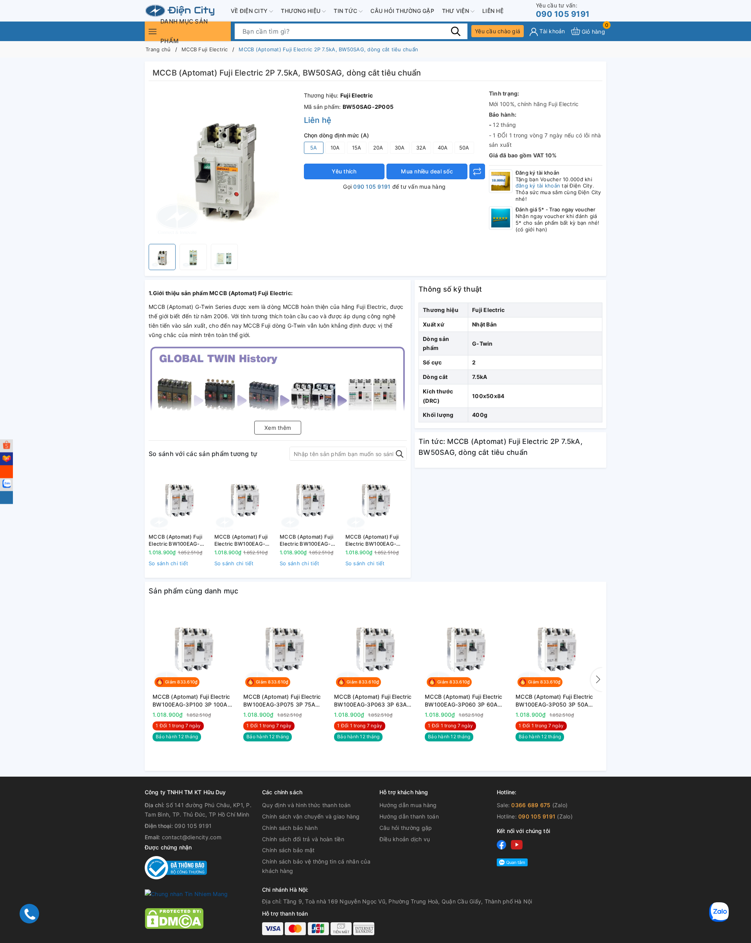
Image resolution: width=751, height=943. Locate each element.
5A (313, 147)
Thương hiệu (301, 10)
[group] (224, 164)
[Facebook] (501, 844)
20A (378, 147)
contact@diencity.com (191, 837)
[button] (596, 679)
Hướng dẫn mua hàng (408, 805)
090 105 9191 (562, 10)
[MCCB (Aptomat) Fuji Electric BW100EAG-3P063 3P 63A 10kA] (310, 500)
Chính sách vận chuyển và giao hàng (311, 816)
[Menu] (152, 31)
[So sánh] (477, 171)
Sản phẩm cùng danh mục (194, 591)
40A (443, 147)
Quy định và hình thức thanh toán (306, 805)
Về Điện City (250, 10)
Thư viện (456, 10)
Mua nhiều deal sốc (427, 171)
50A (464, 147)
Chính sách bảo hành (290, 827)
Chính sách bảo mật (288, 850)
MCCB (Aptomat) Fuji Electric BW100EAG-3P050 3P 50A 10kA (554, 700)
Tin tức (346, 10)
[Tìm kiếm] (456, 31)
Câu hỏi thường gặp (402, 10)
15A (356, 147)
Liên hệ (492, 10)
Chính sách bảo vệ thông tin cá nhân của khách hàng (316, 866)
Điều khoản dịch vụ (404, 839)
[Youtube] (517, 844)
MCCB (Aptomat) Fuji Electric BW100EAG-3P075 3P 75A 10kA (241, 540)
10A (335, 147)
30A (400, 147)
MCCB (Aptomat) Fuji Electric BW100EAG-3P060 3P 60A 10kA (372, 540)
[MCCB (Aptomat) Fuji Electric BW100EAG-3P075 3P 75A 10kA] (245, 500)
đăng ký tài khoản (538, 185)
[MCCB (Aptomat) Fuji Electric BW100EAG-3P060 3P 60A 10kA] (376, 500)
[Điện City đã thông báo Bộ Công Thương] (176, 867)
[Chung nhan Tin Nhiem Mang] (186, 893)
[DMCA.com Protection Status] (174, 917)
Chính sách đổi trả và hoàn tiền (303, 839)
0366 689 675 (530, 805)
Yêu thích (344, 171)
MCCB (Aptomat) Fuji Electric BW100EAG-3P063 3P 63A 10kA (306, 540)
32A (421, 147)
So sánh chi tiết (168, 563)
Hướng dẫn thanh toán (409, 816)
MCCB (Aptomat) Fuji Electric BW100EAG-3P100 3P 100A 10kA (175, 540)
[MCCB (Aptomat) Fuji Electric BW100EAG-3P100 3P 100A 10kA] (179, 500)
